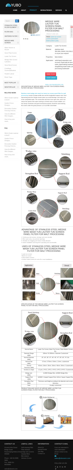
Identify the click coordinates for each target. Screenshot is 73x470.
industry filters (25, 454)
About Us (41, 447)
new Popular (10, 87)
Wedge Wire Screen (9, 41)
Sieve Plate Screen (11, 53)
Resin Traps (8, 77)
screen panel (50, 38)
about (23, 10)
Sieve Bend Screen (11, 65)
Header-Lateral (9, 74)
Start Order (51, 77)
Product (33, 10)
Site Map (40, 451)
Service (58, 10)
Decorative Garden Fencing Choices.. (10, 109)
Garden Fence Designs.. (9, 104)
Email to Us (51, 74)
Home (15, 10)
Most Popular (10, 82)
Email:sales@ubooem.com (54, 84)
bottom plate (54, 40)
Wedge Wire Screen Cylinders (11, 61)
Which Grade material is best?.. (11, 99)
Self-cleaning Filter (27, 447)
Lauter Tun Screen (10, 56)
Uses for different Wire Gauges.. (10, 115)
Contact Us (41, 453)
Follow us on (61, 463)
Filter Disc (9, 32)
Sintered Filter (11, 36)
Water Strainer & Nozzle (10, 48)
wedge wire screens (27, 452)
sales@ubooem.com (10, 469)
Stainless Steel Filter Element (11, 26)
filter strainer (25, 456)
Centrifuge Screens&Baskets (10, 69)
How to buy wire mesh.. (10, 120)
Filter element (25, 449)
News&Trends (46, 10)
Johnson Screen (26, 458)
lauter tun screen (56, 37)
